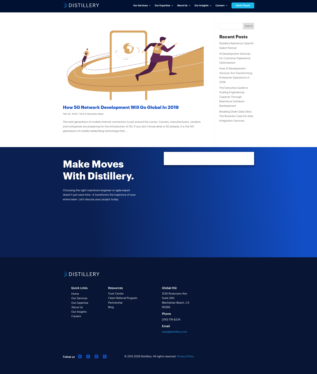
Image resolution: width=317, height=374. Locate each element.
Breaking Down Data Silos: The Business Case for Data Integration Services (236, 116)
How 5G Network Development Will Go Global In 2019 (121, 107)
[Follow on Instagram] (96, 356)
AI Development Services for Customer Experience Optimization (234, 58)
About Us (77, 307)
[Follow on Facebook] (88, 356)
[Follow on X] (104, 356)
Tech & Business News (91, 114)
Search (248, 26)
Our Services (79, 298)
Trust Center (116, 293)
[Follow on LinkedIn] (80, 356)
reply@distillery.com (174, 332)
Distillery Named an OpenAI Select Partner (236, 45)
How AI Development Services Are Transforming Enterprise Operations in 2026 (235, 75)
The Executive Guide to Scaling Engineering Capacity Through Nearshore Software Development (233, 97)
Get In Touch (243, 5)
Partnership (115, 302)
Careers (76, 316)
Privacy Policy (185, 356)
